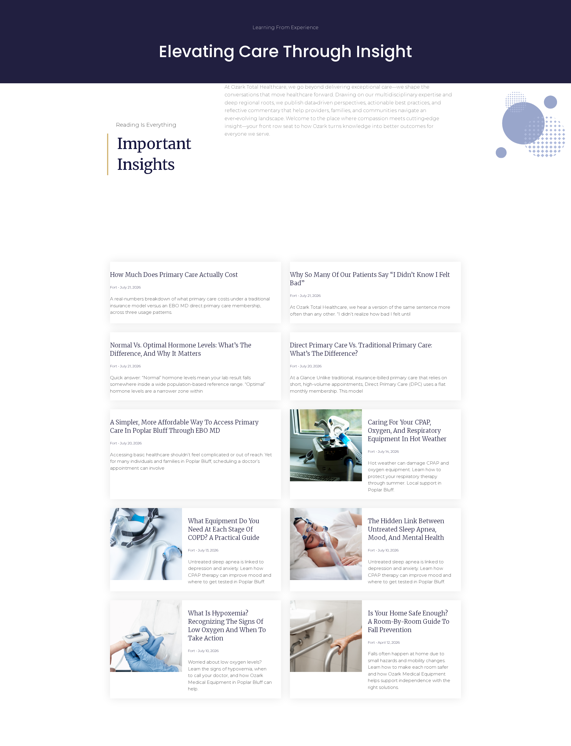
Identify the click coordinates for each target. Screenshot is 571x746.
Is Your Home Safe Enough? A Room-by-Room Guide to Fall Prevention (408, 621)
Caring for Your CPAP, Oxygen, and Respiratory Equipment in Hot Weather (407, 431)
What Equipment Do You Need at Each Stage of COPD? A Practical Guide (223, 529)
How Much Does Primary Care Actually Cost (174, 274)
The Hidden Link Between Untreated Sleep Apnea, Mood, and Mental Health (406, 529)
